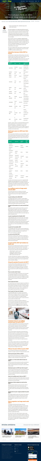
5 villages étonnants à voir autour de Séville (20, 436)
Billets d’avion (23, 1)
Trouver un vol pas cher (18, 453)
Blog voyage (3, 21)
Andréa (20, 11)
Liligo (10, 48)
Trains (27, 1)
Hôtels (36, 1)
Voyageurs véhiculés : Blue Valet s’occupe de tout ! (7, 436)
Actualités (6, 21)
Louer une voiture (31, 1)
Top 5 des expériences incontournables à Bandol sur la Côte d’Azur (33, 436)
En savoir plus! (5, 32)
